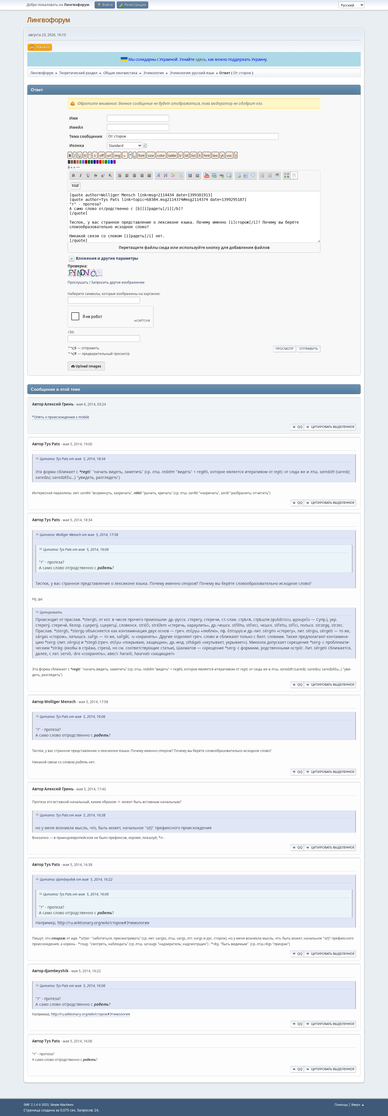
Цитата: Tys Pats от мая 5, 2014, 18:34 (72, 458)
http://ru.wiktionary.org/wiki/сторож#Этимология (103, 922)
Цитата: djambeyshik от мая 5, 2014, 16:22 (76, 879)
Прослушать (78, 282)
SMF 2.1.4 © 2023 (36, 1104)
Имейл (76, 127)
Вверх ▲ (357, 1104)
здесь (200, 59)
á (69, 167)
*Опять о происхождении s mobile (60, 417)
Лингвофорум (48, 20)
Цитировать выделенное (332, 427)
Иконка (76, 145)
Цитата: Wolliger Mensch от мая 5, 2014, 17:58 (79, 534)
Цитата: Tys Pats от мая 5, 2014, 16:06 (76, 549)
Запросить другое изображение (118, 282)
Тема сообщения (85, 136)
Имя (73, 118)
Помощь (341, 1104)
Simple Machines (62, 1104)
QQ (300, 427)
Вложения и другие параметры (107, 258)
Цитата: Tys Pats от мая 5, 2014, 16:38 (72, 815)
